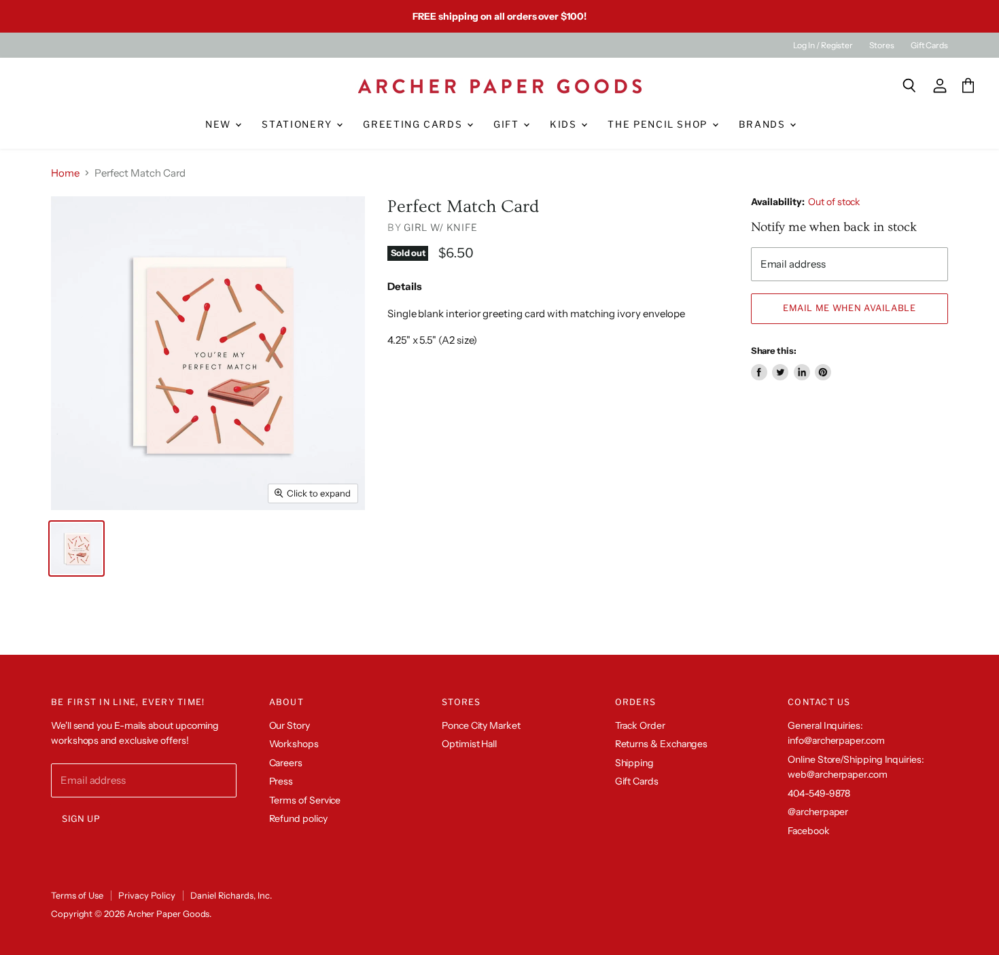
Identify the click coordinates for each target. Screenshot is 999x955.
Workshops (294, 744)
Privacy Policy (146, 895)
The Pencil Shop (659, 124)
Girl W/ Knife (440, 227)
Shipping (634, 763)
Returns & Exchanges (661, 744)
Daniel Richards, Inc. (230, 895)
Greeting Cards (414, 124)
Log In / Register (823, 45)
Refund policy (298, 818)
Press (281, 781)
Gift (507, 124)
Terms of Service (305, 800)
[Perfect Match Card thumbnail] (76, 548)
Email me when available (849, 308)
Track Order (640, 725)
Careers (285, 763)
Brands (764, 124)
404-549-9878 (819, 793)
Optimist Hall (469, 744)
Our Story (289, 725)
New (219, 124)
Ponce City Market (481, 725)
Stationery (298, 124)
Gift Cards (929, 45)
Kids (565, 124)
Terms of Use (77, 895)
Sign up (81, 819)
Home (65, 173)
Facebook (808, 831)
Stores (881, 45)
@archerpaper (818, 812)
